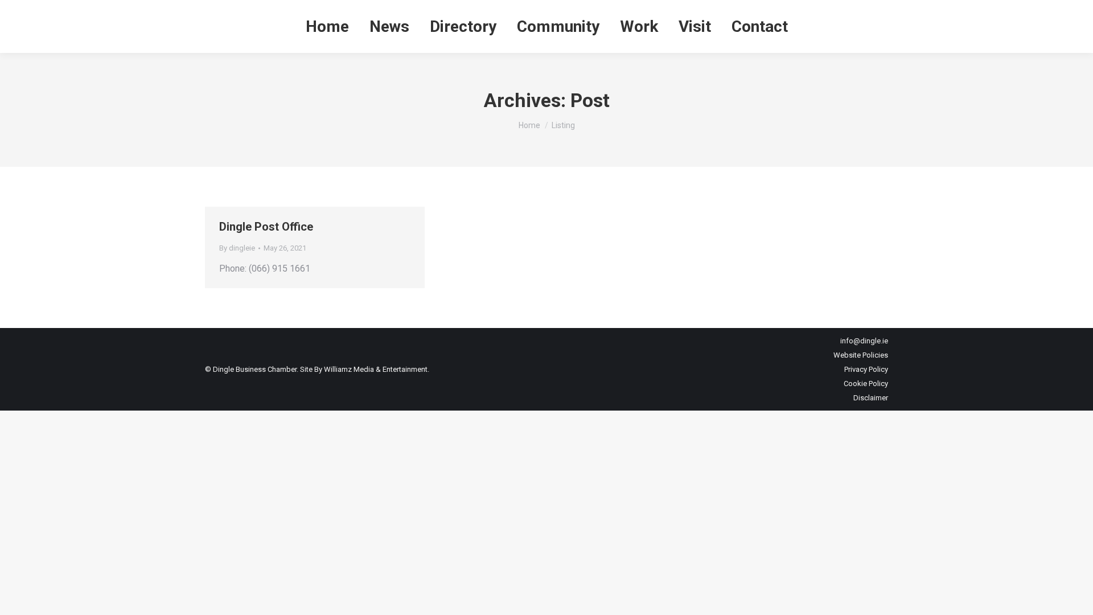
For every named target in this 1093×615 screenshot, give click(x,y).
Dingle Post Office (266, 226)
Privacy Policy (866, 369)
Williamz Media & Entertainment (376, 369)
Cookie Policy (866, 383)
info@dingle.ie (864, 341)
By (237, 248)
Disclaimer (870, 397)
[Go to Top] (1076, 598)
